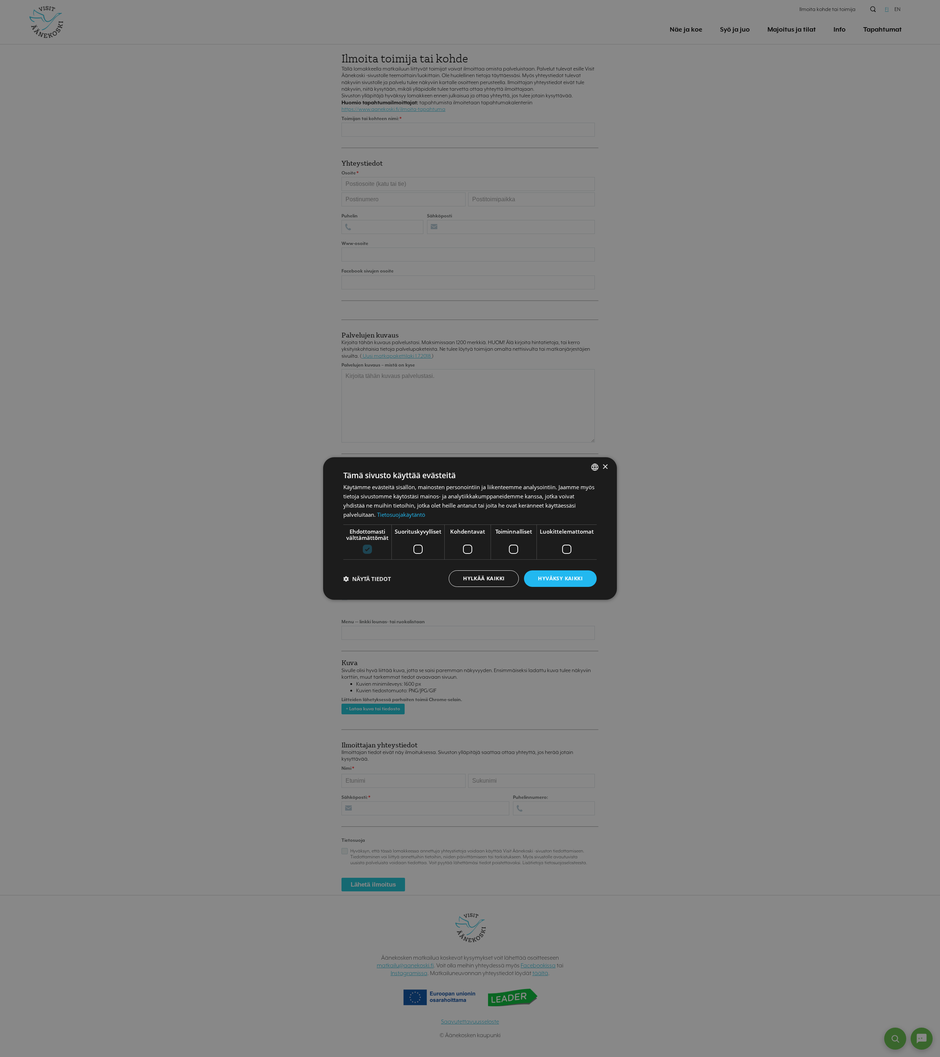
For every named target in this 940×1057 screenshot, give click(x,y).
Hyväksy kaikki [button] (560, 578)
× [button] (605, 466)
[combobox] (595, 467)
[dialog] (470, 528)
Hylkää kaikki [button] (484, 578)
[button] (367, 579)
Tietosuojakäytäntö (401, 514)
